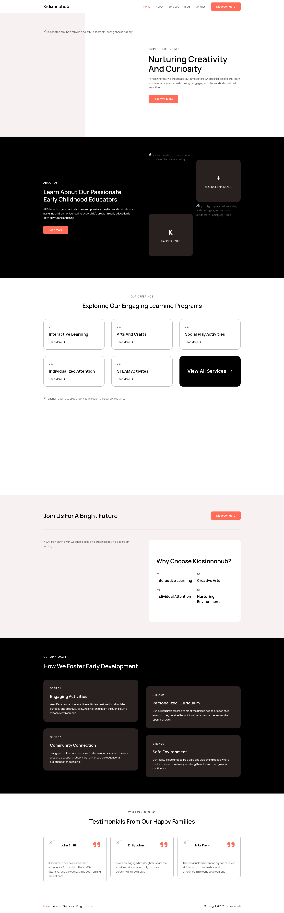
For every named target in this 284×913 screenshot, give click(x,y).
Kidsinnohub (56, 6)
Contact (200, 6)
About (159, 6)
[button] (210, 371)
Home (147, 6)
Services (173, 6)
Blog (187, 6)
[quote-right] (97, 845)
